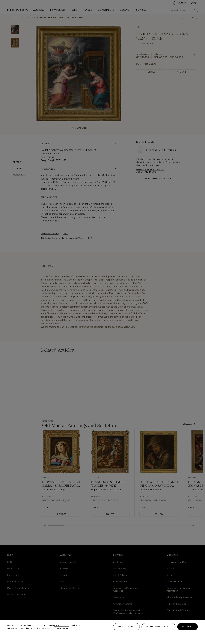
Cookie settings (126, 627)
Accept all (187, 627)
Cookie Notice (61, 628)
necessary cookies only (158, 627)
